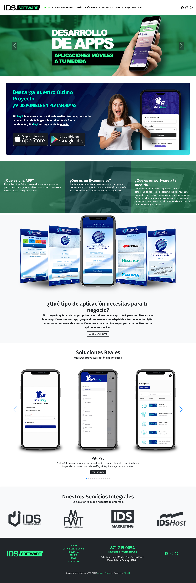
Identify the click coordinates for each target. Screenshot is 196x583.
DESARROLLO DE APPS (63, 7)
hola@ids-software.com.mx (122, 552)
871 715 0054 (122, 547)
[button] (181, 409)
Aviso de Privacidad (105, 573)
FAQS (127, 7)
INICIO (47, 7)
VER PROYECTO (98, 472)
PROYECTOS (108, 7)
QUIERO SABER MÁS (98, 334)
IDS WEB (127, 573)
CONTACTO (137, 7)
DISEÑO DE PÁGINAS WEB (88, 7)
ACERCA (119, 7)
